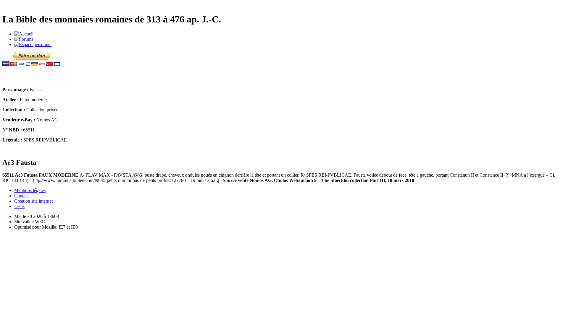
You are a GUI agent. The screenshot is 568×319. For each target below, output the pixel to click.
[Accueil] (23, 33)
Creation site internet (33, 201)
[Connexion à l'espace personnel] (32, 44)
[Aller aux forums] (23, 39)
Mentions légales (30, 190)
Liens (19, 206)
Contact (21, 195)
